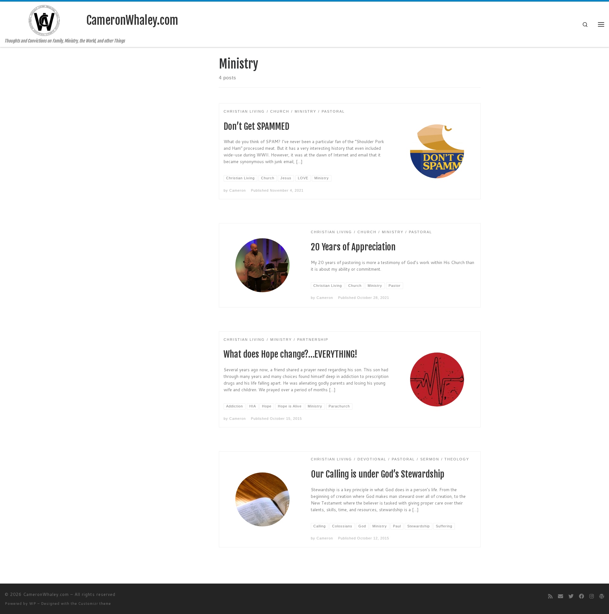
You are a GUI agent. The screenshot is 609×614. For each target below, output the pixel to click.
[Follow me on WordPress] (601, 596)
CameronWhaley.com (46, 594)
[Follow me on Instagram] (591, 596)
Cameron (237, 190)
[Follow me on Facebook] (581, 596)
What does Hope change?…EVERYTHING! (290, 354)
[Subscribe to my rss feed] (550, 596)
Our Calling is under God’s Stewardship (377, 474)
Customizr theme (94, 603)
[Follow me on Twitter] (570, 596)
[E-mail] (560, 596)
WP (32, 603)
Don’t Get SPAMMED (256, 126)
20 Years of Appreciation (353, 247)
